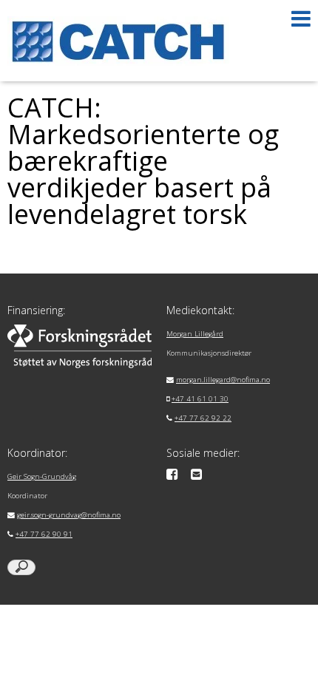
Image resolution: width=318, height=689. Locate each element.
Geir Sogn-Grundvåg (41, 476)
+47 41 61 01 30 (200, 399)
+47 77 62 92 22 (203, 418)
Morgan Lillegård (194, 334)
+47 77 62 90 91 (44, 534)
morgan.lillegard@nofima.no (223, 379)
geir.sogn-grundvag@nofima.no (69, 515)
